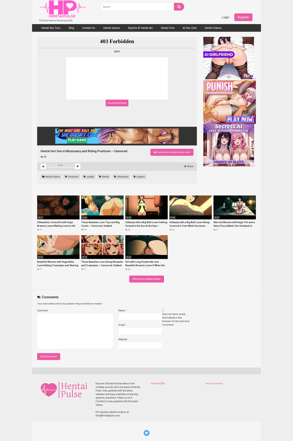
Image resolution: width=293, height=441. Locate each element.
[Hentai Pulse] (62, 9)
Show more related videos (147, 279)
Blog (71, 28)
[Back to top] (281, 430)
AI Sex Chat (190, 28)
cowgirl (90, 176)
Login (225, 17)
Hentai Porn (168, 28)
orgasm (140, 176)
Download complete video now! (173, 152)
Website (123, 339)
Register (243, 17)
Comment (42, 310)
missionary (122, 176)
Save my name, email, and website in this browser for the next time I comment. (175, 319)
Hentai (105, 176)
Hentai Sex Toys (51, 28)
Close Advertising (117, 103)
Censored (72, 176)
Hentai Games (111, 28)
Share (190, 166)
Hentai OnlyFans (214, 383)
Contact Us (88, 28)
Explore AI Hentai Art (140, 28)
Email (122, 325)
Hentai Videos (213, 28)
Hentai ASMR (158, 383)
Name (123, 310)
